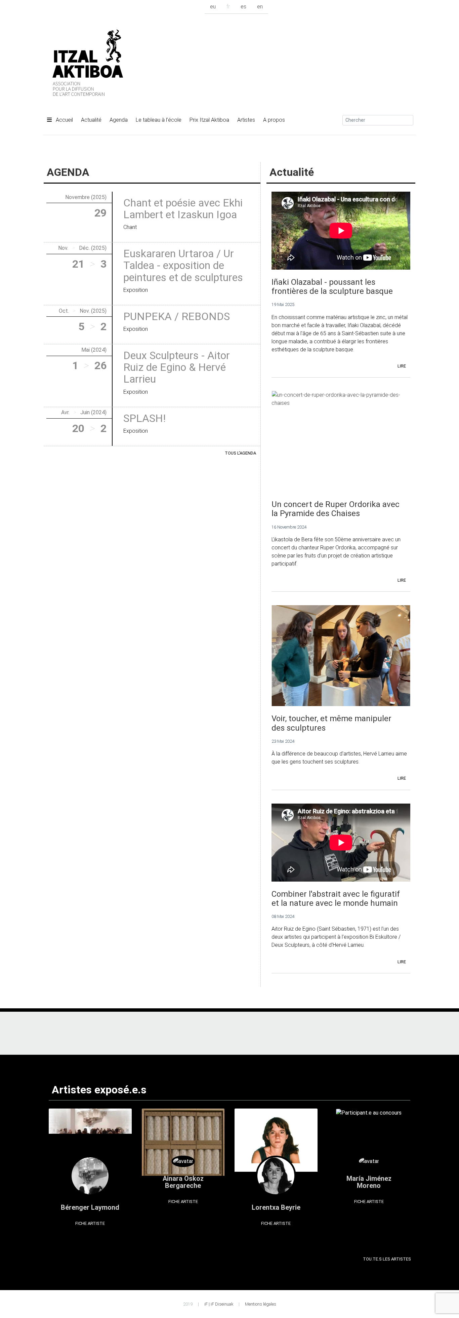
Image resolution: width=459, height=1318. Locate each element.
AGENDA (68, 172)
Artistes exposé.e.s (99, 1089)
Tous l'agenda (240, 453)
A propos (274, 120)
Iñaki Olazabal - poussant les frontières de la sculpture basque (332, 286)
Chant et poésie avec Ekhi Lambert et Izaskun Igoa (183, 208)
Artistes (246, 120)
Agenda (119, 120)
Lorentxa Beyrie (276, 1207)
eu (213, 6)
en (260, 6)
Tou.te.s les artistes (387, 1259)
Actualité (91, 120)
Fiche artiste (90, 1223)
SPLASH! (144, 418)
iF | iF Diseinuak (218, 1304)
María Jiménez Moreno (368, 1182)
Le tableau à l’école (158, 120)
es (243, 6)
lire (402, 366)
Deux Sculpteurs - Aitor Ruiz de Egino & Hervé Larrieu (176, 367)
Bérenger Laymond (90, 1207)
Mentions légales (260, 1304)
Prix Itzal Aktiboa (209, 120)
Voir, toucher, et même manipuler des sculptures (331, 723)
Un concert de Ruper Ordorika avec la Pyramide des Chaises (336, 509)
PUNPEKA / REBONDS (176, 316)
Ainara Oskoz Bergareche (183, 1182)
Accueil (63, 120)
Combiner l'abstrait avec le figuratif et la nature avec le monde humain (336, 898)
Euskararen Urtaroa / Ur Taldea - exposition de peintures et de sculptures (183, 265)
